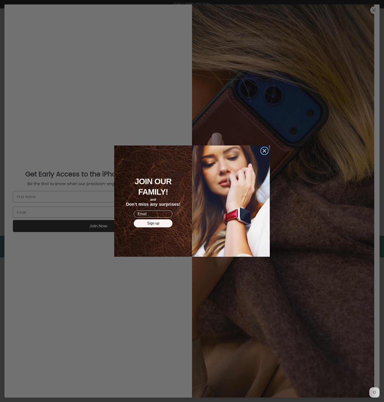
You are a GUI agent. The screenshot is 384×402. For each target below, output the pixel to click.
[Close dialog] (264, 150)
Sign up (153, 223)
